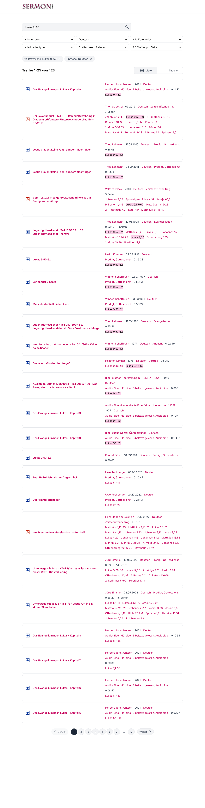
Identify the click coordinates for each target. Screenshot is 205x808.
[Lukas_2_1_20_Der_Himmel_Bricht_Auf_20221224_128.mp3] (27, 499)
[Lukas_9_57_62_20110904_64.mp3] (27, 171)
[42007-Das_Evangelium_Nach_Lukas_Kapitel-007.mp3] (27, 660)
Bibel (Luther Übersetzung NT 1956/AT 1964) (132, 377)
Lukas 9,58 (152, 232)
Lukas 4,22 (111, 537)
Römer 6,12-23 (133, 132)
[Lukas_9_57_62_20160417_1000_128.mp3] (27, 149)
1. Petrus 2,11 (138, 575)
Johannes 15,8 (170, 232)
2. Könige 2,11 (151, 570)
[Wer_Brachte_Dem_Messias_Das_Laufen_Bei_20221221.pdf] (27, 532)
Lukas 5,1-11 (112, 482)
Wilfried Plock (113, 189)
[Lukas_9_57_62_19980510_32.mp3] (27, 232)
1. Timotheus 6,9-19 (158, 117)
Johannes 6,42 (150, 537)
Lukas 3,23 (170, 532)
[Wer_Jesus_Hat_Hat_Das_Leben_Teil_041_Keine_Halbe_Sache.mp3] (27, 346)
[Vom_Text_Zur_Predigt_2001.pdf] (27, 199)
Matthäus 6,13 (113, 132)
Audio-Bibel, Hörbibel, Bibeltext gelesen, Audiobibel (137, 89)
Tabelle (173, 70)
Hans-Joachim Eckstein (119, 516)
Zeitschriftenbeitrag (162, 106)
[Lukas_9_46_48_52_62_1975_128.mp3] (27, 363)
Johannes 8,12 (170, 542)
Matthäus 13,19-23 (157, 204)
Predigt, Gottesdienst (167, 144)
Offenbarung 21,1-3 (116, 575)
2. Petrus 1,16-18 (159, 575)
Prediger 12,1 (132, 242)
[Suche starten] (127, 27)
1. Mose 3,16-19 (114, 127)
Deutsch (148, 84)
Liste (149, 70)
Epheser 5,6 (169, 132)
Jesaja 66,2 (163, 199)
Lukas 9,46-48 (114, 365)
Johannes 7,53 (133, 532)
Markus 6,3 (112, 542)
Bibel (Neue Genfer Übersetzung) (125, 432)
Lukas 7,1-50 (112, 668)
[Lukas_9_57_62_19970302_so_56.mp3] (27, 281)
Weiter (143, 731)
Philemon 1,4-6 (114, 204)
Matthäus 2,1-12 (144, 547)
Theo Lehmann (114, 144)
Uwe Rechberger (115, 472)
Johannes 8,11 (152, 532)
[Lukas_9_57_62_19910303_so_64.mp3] (27, 304)
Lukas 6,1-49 (113, 695)
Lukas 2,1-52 (160, 527)
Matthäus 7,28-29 (116, 608)
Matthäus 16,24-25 (116, 237)
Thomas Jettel (114, 106)
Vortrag (153, 360)
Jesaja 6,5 (171, 608)
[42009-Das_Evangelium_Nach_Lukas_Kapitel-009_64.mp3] (27, 438)
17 (131, 731)
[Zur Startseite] (38, 6)
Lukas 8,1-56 (113, 640)
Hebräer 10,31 (170, 613)
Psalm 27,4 (168, 570)
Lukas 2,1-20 (113, 504)
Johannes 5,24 (114, 618)
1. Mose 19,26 (113, 242)
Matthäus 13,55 (170, 537)
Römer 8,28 (152, 122)
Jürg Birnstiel (113, 559)
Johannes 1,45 (129, 537)
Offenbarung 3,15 (157, 237)
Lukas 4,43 (129, 602)
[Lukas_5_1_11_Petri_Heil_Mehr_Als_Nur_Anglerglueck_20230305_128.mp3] (27, 477)
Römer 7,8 (155, 127)
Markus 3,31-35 (130, 542)
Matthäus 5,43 (134, 232)
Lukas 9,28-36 (114, 570)
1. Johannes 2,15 (136, 127)
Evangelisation (163, 221)
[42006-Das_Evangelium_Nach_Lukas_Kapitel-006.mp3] (27, 687)
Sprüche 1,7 (152, 613)
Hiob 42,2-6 (135, 613)
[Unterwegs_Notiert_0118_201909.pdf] (27, 119)
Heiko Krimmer (114, 254)
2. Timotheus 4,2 (115, 209)
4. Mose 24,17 (151, 542)
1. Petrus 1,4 (152, 132)
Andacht (157, 343)
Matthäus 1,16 (113, 532)
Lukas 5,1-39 (113, 718)
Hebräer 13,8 (137, 580)
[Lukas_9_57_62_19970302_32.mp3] (27, 259)
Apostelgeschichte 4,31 (140, 199)
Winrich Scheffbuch (117, 276)
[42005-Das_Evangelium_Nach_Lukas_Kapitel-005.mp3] (27, 712)
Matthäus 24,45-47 (153, 209)
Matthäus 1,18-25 (115, 527)
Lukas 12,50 (133, 570)
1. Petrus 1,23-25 (148, 602)
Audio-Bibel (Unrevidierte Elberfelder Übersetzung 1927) (140, 405)
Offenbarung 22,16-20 (118, 547)
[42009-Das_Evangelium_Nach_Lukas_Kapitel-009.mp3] (27, 89)
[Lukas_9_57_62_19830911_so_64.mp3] (27, 326)
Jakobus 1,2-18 (114, 117)
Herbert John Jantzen (118, 84)
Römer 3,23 (155, 608)
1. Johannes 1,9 (135, 618)
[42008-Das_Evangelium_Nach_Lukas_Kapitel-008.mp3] (27, 635)
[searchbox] (76, 27)
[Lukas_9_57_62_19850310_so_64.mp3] (27, 457)
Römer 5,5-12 (134, 122)
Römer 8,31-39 (114, 122)
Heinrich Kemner (115, 360)
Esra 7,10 (133, 209)
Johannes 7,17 (137, 608)
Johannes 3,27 (114, 199)
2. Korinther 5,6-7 (116, 580)
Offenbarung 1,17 (115, 613)
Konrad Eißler (113, 455)
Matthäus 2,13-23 (139, 527)
